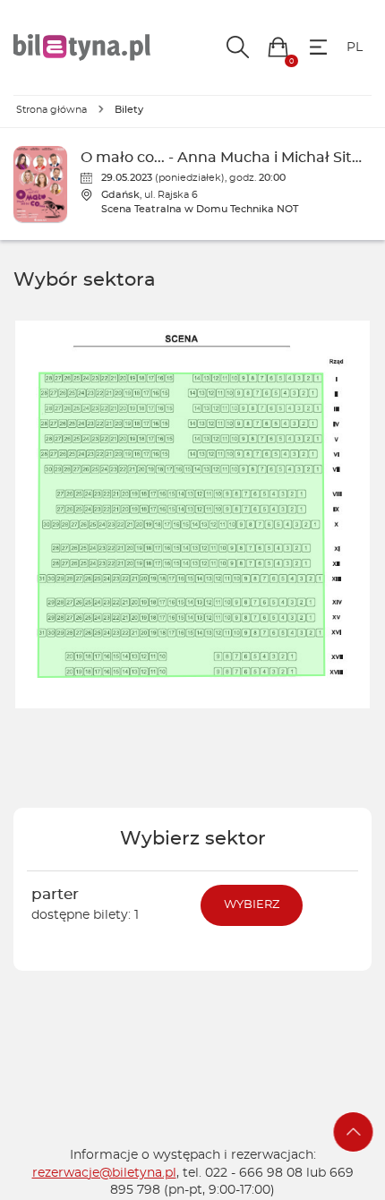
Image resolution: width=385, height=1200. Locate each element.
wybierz (251, 905)
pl (354, 47)
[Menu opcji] (318, 47)
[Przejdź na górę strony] (353, 1132)
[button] (278, 47)
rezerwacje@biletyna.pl (104, 1173)
